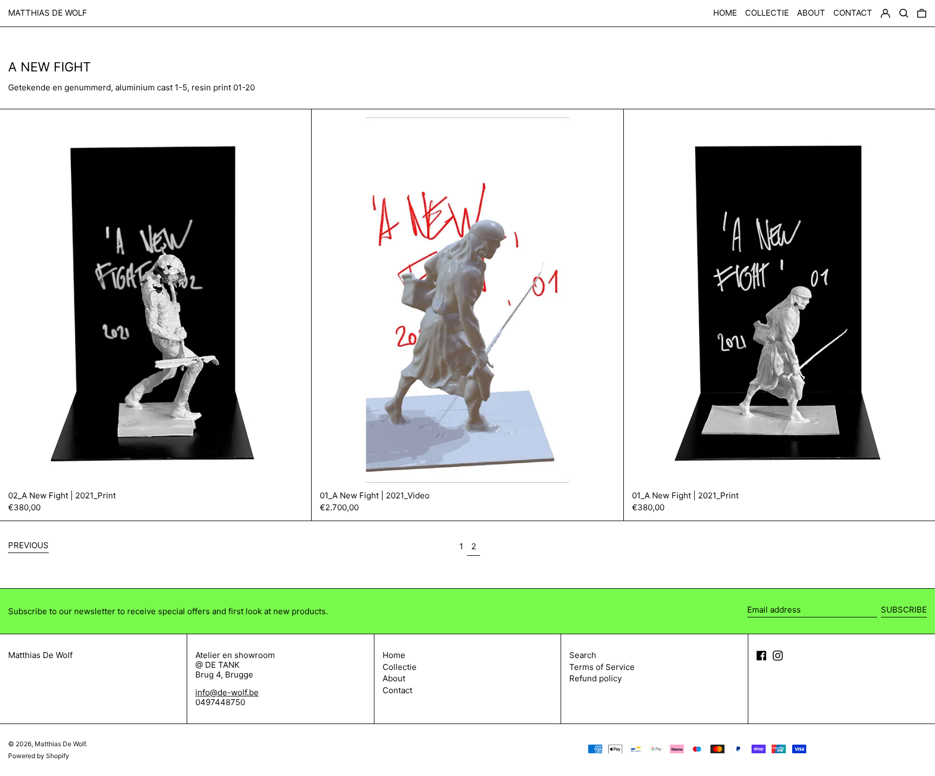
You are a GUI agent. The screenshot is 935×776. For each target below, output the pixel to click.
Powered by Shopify (38, 756)
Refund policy (595, 678)
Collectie (400, 667)
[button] (922, 13)
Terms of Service (602, 667)
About (394, 678)
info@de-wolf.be (227, 692)
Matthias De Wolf (47, 13)
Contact (397, 690)
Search (582, 655)
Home (394, 655)
